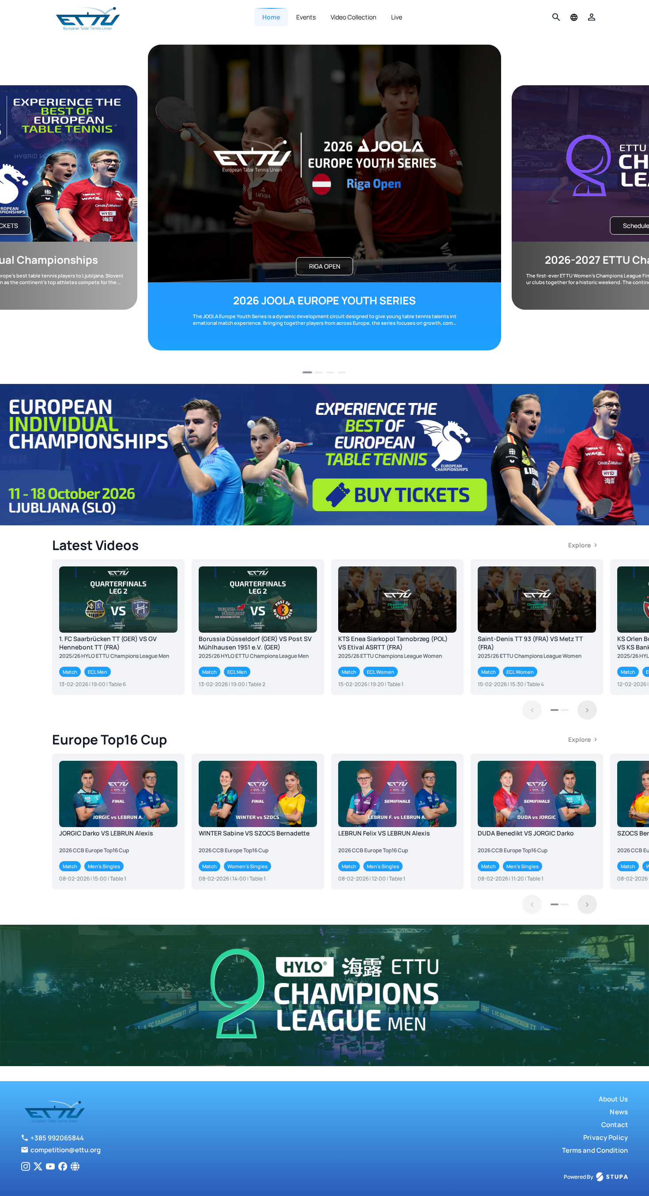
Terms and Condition (595, 1150)
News (619, 1111)
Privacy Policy (605, 1137)
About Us (613, 1099)
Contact (614, 1124)
